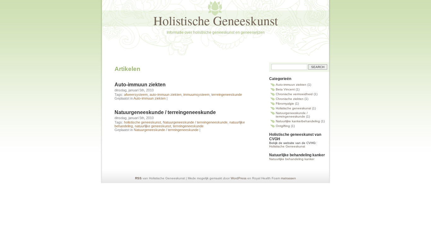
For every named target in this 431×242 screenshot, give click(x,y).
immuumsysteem (196, 94)
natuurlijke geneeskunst (153, 126)
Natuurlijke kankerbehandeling (298, 121)
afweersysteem (136, 94)
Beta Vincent (285, 89)
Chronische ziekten (290, 99)
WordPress (238, 178)
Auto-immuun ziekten (140, 84)
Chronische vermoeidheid (294, 94)
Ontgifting (283, 126)
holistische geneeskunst (142, 122)
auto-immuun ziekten (165, 94)
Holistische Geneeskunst (215, 20)
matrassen (288, 178)
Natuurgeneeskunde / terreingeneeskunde (165, 112)
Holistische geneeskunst (293, 108)
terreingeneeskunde (226, 94)
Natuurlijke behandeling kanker (291, 159)
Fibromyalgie (285, 103)
